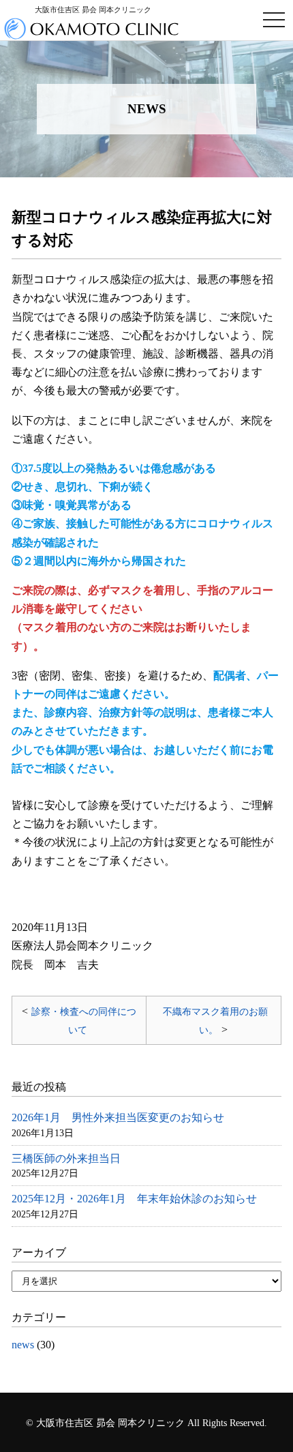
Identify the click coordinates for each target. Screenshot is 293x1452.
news (23, 1344)
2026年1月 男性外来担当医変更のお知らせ (118, 1117)
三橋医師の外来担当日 (66, 1158)
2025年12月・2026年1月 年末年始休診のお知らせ (134, 1198)
